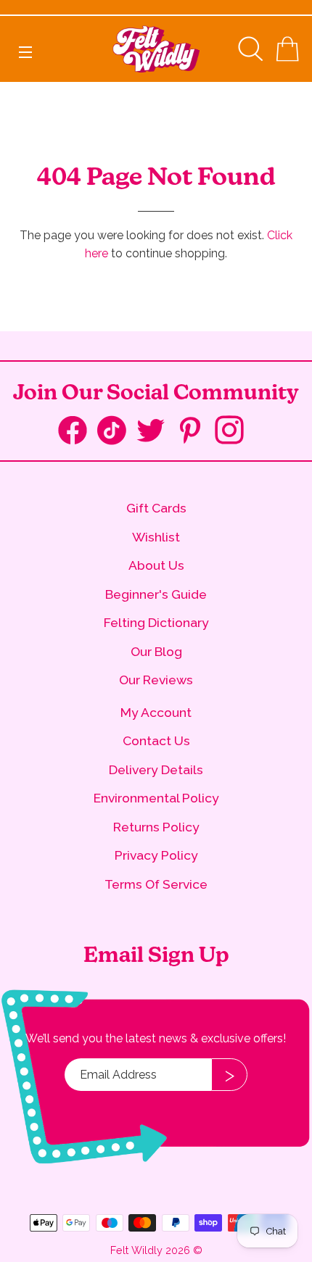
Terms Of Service (156, 884)
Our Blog (156, 651)
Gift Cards (156, 507)
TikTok (116, 433)
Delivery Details (156, 769)
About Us (156, 565)
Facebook (77, 433)
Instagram (234, 431)
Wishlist (156, 536)
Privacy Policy (156, 855)
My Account (156, 712)
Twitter (156, 431)
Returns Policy (156, 826)
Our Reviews (156, 679)
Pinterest (195, 431)
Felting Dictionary (156, 622)
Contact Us (156, 740)
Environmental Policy (156, 797)
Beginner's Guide (156, 594)
